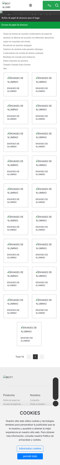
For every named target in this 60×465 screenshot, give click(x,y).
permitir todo (30, 456)
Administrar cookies (30, 448)
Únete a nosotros (37, 404)
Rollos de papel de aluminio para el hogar (21, 18)
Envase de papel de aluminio (15, 25)
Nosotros (35, 395)
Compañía (34, 400)
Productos (9, 395)
